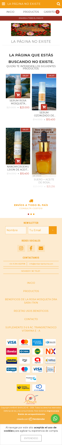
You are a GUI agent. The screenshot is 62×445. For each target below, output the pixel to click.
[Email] (41, 248)
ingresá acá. (53, 411)
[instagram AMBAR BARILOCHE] (21, 248)
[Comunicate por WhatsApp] (55, 418)
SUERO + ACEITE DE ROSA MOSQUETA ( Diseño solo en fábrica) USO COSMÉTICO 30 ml (44, 181)
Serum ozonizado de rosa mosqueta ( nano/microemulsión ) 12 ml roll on (44, 114)
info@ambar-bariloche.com (41, 264)
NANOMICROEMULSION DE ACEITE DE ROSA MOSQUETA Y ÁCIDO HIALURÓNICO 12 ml (18, 168)
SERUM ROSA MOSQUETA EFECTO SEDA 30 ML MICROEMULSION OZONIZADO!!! (18, 102)
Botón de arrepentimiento (31, 414)
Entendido (31, 438)
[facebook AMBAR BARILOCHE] (31, 248)
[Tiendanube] (31, 420)
